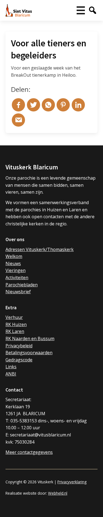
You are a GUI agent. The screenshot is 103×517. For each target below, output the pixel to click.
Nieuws (13, 263)
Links (10, 367)
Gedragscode (18, 360)
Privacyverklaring (72, 481)
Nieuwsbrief (18, 292)
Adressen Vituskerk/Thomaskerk (39, 249)
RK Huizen (16, 324)
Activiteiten (16, 278)
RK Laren (14, 331)
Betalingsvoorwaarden (28, 353)
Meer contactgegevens (29, 452)
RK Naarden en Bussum (29, 338)
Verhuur (14, 317)
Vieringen (15, 270)
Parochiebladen (21, 285)
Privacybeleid (18, 346)
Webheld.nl (57, 493)
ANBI (10, 374)
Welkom (13, 256)
